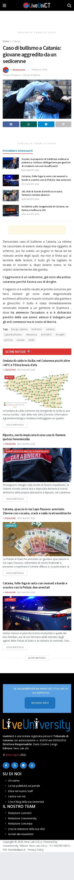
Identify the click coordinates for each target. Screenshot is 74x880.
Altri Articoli (37, 658)
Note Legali (12, 754)
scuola (20, 340)
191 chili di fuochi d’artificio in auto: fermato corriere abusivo (42, 193)
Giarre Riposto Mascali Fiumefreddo (27, 451)
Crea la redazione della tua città (26, 829)
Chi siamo (14, 780)
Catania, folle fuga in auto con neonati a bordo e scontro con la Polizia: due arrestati (46, 178)
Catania (16, 41)
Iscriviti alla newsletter (21, 834)
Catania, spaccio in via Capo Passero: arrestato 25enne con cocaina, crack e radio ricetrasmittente (37, 511)
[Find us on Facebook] (6, 765)
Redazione (19, 69)
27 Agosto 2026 (31, 170)
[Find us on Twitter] (14, 765)
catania (50, 329)
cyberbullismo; (13, 334)
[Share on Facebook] (11, 124)
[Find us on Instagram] (32, 765)
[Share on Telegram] (46, 124)
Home (6, 41)
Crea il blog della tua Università (26, 801)
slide (31, 340)
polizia (8, 340)
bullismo (37, 329)
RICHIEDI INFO (40, 703)
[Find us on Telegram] (23, 765)
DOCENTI (46, 334)
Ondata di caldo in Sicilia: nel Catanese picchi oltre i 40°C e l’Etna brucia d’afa (36, 363)
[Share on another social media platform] (63, 124)
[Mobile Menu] (4, 5)
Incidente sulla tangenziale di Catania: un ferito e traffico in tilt (45, 208)
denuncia (31, 334)
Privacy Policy (35, 849)
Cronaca (11, 525)
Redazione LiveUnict (20, 813)
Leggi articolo (16, 424)
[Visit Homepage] (36, 5)
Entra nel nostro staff (20, 791)
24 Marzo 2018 (39, 69)
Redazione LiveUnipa (20, 823)
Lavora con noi (17, 796)
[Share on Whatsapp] (28, 124)
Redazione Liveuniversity (22, 818)
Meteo (9, 377)
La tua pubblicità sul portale (24, 785)
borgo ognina (19, 329)
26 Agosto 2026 (31, 199)
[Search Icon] (69, 5)
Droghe (60, 334)
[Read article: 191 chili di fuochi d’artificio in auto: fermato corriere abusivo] (11, 195)
